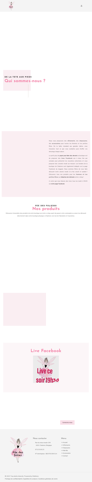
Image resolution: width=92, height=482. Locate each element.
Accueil (65, 442)
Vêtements (66, 445)
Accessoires (67, 453)
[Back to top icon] (86, 475)
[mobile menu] (75, 5)
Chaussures (66, 448)
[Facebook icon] (82, 476)
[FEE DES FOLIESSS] (11, 6)
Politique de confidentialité (13, 479)
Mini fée (65, 450)
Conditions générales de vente (48, 479)
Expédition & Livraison (30, 479)
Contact (65, 456)
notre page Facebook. (58, 184)
